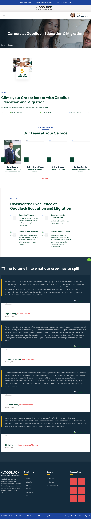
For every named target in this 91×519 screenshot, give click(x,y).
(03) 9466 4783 (82, 16)
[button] (3, 113)
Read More (44, 178)
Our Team (29, 485)
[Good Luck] (44, 8)
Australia (51, 479)
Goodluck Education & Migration (16, 516)
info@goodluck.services (44, 2)
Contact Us (29, 492)
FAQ (27, 496)
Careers (28, 489)
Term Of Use (79, 516)
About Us (29, 482)
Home (3, 45)
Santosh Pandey (81, 167)
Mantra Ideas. (52, 516)
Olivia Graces (58, 167)
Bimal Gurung (12, 167)
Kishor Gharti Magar (35, 167)
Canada (51, 482)
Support (87, 516)
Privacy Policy (69, 516)
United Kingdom (54, 485)
